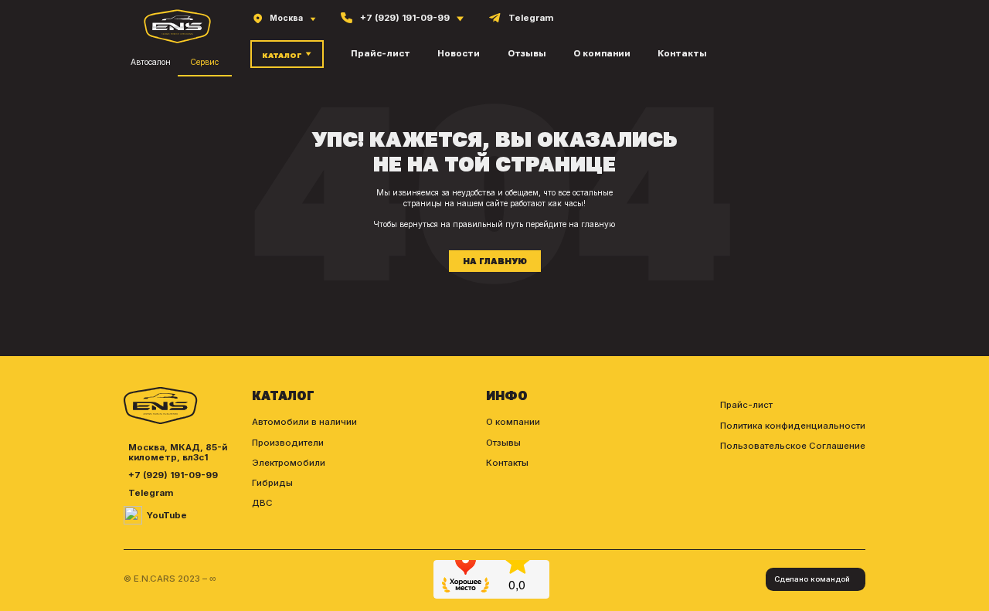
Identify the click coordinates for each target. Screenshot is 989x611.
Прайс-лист (380, 54)
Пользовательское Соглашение (792, 445)
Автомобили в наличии (304, 421)
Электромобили (288, 462)
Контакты (682, 54)
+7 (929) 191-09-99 (173, 475)
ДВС (262, 502)
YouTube (167, 516)
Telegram (150, 493)
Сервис (204, 61)
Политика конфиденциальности (792, 425)
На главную (495, 261)
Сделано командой (812, 579)
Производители (288, 442)
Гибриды (272, 482)
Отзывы (527, 54)
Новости (458, 54)
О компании (601, 54)
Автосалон (151, 61)
